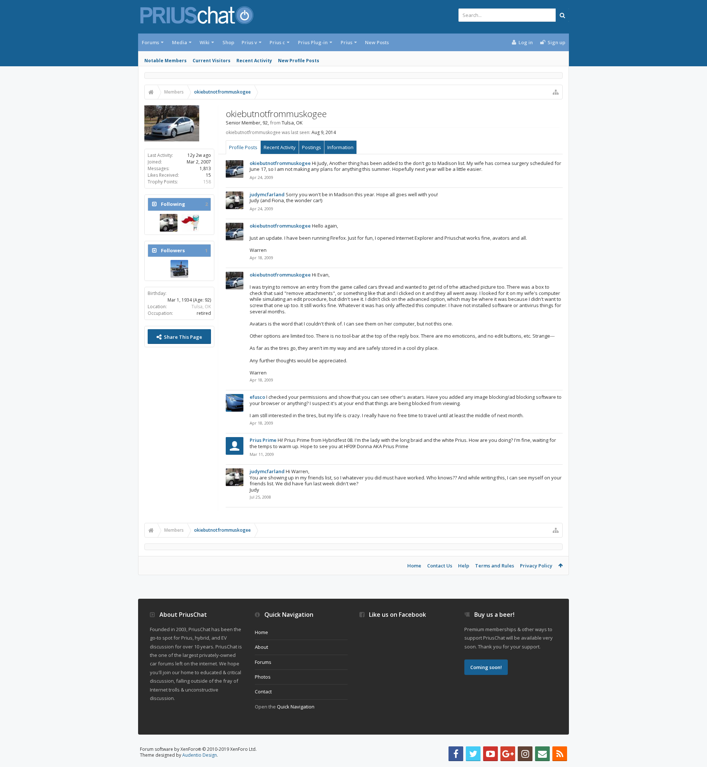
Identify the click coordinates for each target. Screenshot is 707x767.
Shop (228, 42)
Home (414, 565)
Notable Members (165, 60)
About (261, 647)
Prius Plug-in (313, 42)
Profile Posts (243, 147)
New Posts (377, 42)
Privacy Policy (536, 565)
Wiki (205, 42)
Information (340, 147)
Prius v (249, 42)
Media (179, 42)
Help (463, 565)
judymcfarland (267, 194)
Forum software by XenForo (198, 749)
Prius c (277, 42)
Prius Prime (263, 440)
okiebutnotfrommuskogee (280, 163)
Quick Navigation (295, 706)
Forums (150, 42)
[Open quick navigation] (555, 92)
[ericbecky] (190, 223)
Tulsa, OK (201, 306)
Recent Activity (254, 60)
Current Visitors (212, 60)
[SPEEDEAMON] (179, 269)
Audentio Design (199, 755)
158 (207, 182)
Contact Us (439, 565)
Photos (263, 676)
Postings (311, 147)
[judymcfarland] (168, 223)
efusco (257, 397)
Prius (346, 42)
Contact (263, 691)
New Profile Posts (298, 60)
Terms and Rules (494, 565)
